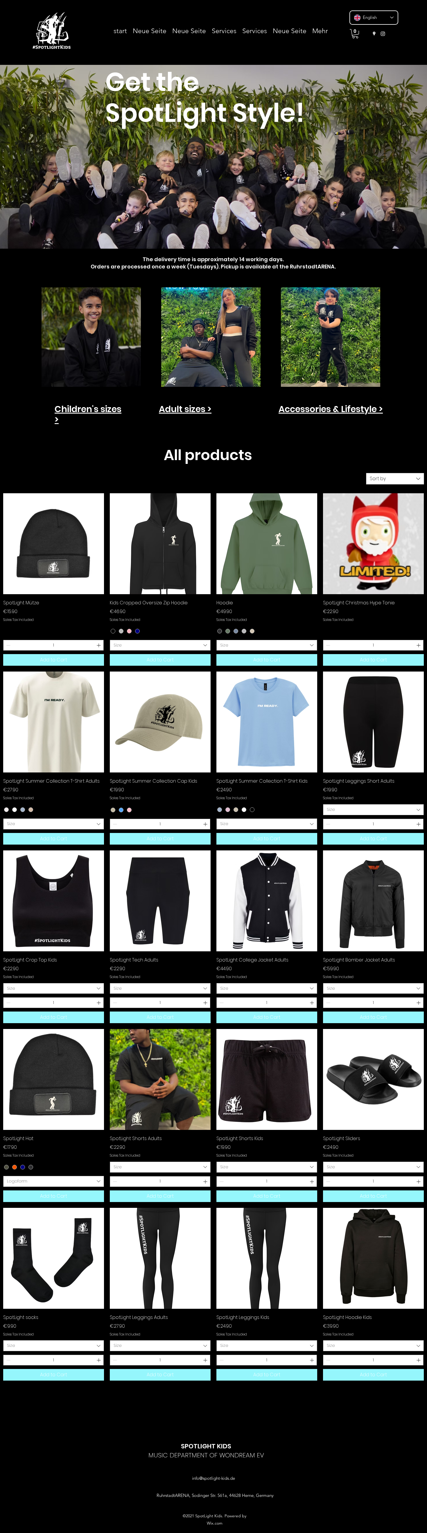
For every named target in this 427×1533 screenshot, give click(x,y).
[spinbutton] (53, 645)
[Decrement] (7, 645)
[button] (355, 33)
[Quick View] (53, 543)
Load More (213, 1397)
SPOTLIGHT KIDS (206, 1446)
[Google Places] (374, 34)
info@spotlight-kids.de (213, 1478)
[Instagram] (383, 34)
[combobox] (395, 479)
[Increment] (99, 645)
